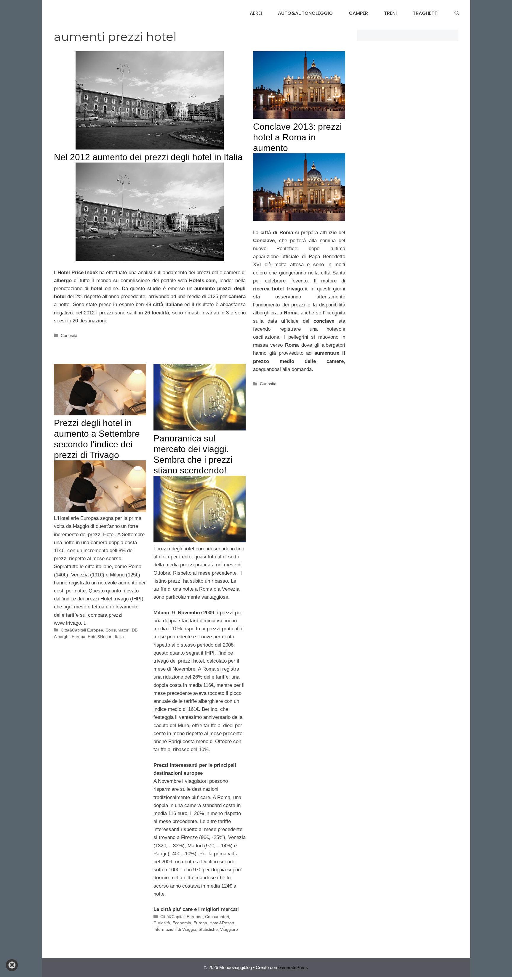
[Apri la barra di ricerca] (457, 13)
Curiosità (69, 335)
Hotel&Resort (100, 636)
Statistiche (208, 929)
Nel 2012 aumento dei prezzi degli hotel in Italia (148, 157)
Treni (390, 13)
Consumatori (117, 630)
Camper (358, 13)
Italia (119, 636)
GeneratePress (293, 967)
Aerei (256, 13)
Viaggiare (229, 929)
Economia (181, 922)
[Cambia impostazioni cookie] (12, 965)
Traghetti (426, 13)
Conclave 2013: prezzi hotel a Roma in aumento (297, 137)
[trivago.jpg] (199, 541)
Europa (78, 636)
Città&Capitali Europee (82, 630)
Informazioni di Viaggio (174, 929)
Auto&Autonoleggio (305, 13)
